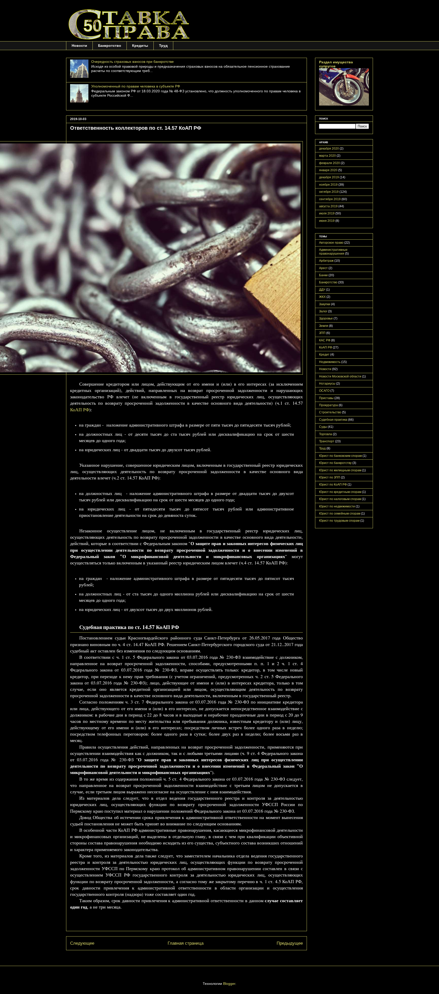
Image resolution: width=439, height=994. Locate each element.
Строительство (330, 412)
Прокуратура (328, 405)
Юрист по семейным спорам (339, 513)
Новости (79, 45)
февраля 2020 (329, 163)
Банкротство (109, 45)
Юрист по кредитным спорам (340, 492)
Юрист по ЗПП (329, 477)
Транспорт (326, 441)
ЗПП (322, 333)
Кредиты (140, 45)
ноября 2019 (328, 184)
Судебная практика (333, 419)
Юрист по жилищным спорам (340, 470)
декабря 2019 (329, 177)
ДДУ (322, 289)
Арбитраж (326, 260)
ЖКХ (322, 297)
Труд (163, 45)
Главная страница (185, 943)
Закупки (324, 304)
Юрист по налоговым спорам (340, 499)
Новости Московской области (340, 376)
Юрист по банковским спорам (340, 456)
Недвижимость (329, 362)
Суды (323, 427)
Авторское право (331, 242)
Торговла (325, 434)
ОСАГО (324, 390)
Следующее (82, 943)
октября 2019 (329, 192)
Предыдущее (290, 943)
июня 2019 (327, 221)
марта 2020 (327, 155)
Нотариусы (327, 383)
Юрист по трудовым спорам (339, 520)
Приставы (326, 398)
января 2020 (328, 170)
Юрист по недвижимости (337, 506)
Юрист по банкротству (335, 463)
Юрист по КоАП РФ (333, 484)
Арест (323, 268)
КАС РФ (324, 340)
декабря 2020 (329, 148)
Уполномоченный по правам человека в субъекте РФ (135, 86)
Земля (323, 326)
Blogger (229, 984)
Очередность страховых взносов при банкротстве (132, 62)
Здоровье (326, 318)
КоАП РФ (79, 409)
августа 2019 (328, 206)
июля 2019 (327, 213)
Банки (323, 275)
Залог (323, 311)
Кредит (324, 354)
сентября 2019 (330, 199)
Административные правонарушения (333, 251)
